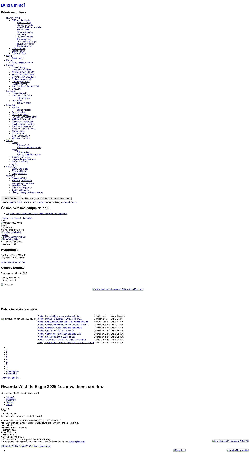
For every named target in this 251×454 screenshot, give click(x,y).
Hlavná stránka (13, 18)
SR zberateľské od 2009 (23, 72)
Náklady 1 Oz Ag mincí (22, 119)
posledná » (11, 373)
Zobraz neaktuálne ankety (29, 155)
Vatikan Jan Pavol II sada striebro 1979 (59, 334)
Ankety (15, 150)
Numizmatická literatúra (22, 126)
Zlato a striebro (18, 112)
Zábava (9, 140)
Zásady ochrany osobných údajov (27, 192)
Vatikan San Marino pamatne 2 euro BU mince (62, 325)
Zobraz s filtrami (19, 171)
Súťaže (15, 143)
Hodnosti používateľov (22, 181)
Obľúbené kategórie (21, 20)
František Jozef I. (19, 84)
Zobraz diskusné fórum (22, 63)
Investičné (11, 400)
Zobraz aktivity (23, 98)
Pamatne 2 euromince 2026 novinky (59, 319)
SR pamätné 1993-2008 (23, 74)
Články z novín (18, 131)
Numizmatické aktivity (22, 96)
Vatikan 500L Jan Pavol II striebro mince (59, 328)
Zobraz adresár (24, 110)
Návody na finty (19, 185)
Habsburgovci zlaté (20, 81)
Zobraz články (18, 51)
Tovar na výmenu (25, 46)
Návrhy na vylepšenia (22, 188)
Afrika (9, 404)
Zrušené (10, 397)
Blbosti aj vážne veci (21, 157)
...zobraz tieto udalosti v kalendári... (17, 218)
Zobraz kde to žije (20, 169)
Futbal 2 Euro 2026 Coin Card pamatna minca (62, 322)
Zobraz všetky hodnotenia (13, 262)
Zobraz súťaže (23, 145)
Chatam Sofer (18, 133)
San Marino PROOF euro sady (55, 331)
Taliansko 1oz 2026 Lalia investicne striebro (61, 340)
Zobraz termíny (24, 103)
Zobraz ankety (23, 152)
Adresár (15, 107)
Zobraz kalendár (19, 93)
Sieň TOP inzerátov (21, 136)
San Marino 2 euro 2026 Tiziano (56, 337)
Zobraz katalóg (18, 67)
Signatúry (16, 89)
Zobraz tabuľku (18, 48)
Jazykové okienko (20, 162)
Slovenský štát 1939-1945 (24, 77)
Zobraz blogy (18, 58)
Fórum (9, 60)
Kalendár (10, 91)
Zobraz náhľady (19, 53)
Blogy (9, 56)
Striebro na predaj (25, 25)
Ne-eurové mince (25, 32)
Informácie (11, 105)
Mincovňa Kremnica (21, 138)
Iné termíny (17, 100)
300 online (42, 202)
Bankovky (21, 34)
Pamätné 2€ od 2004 (21, 70)
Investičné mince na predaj (29, 27)
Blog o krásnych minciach (23, 159)
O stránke (10, 176)
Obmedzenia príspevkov (23, 183)
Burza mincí (13, 5)
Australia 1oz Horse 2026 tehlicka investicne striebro (65, 342)
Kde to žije (11, 166)
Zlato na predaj (24, 22)
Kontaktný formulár (20, 190)
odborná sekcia (69, 202)
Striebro (10, 402)
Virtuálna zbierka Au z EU (23, 129)
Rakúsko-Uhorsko (25, 37)
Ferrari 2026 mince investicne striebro (58, 316)
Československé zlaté (22, 79)
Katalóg (9, 65)
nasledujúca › (12, 371)
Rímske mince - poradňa (23, 124)
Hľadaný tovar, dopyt (26, 41)
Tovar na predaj (24, 39)
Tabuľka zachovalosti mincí (24, 117)
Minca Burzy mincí (20, 114)
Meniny (15, 164)
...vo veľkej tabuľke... (10, 378)
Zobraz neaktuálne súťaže (29, 147)
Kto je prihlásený (19, 173)
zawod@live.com (77, 442)
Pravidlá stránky (19, 178)
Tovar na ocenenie (25, 44)
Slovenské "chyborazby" (23, 122)
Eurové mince (23, 30)
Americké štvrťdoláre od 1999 (25, 86)
